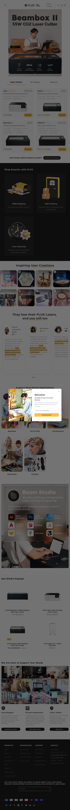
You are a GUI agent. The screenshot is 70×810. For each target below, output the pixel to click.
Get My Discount (46, 415)
